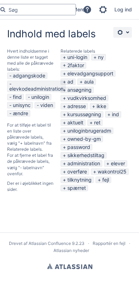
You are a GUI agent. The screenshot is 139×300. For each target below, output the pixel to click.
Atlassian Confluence (50, 243)
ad (70, 82)
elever (118, 163)
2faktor (75, 65)
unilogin (40, 97)
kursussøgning (84, 114)
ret (97, 122)
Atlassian (69, 266)
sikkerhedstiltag (85, 155)
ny (101, 57)
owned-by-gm (84, 139)
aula (89, 82)
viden (46, 105)
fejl (105, 180)
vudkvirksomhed (86, 98)
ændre (20, 113)
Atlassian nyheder (71, 250)
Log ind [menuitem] (123, 9)
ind (115, 114)
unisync (22, 105)
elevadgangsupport (90, 73)
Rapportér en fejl (109, 243)
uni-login (77, 57)
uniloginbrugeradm (89, 131)
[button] (87, 9)
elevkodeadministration (36, 89)
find (17, 97)
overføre (77, 171)
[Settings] (122, 32)
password (78, 147)
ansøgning (79, 90)
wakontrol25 (112, 171)
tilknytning (79, 180)
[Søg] (3, 9)
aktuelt (75, 122)
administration (83, 163)
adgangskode (29, 76)
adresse (76, 106)
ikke (101, 106)
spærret (76, 188)
